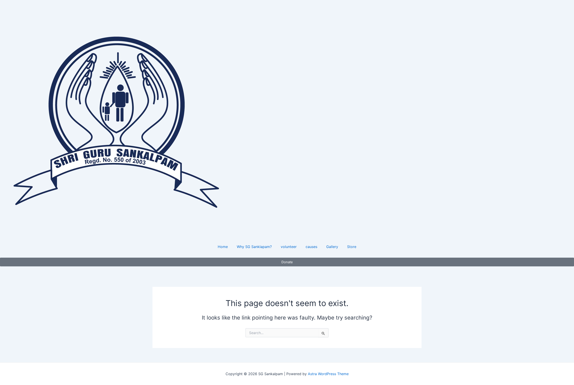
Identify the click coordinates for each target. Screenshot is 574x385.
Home (223, 246)
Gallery (332, 246)
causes (311, 246)
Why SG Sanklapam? (254, 246)
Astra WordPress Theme (328, 374)
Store (351, 246)
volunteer (289, 246)
